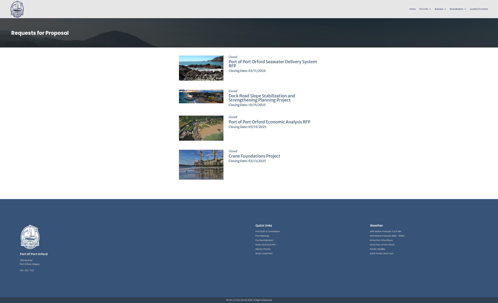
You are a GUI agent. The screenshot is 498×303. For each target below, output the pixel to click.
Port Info (423, 9)
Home (412, 9)
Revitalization (456, 9)
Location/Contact (479, 9)
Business (439, 9)
